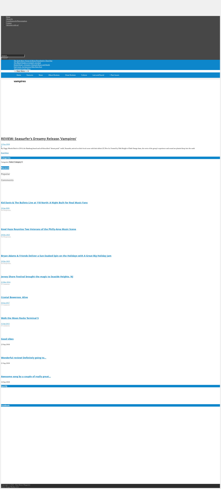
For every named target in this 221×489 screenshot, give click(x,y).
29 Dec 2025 (5, 235)
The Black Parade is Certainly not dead (27, 63)
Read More (5, 153)
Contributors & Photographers (16, 21)
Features (30, 75)
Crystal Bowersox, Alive (14, 297)
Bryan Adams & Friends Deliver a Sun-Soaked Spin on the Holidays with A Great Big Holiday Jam (56, 255)
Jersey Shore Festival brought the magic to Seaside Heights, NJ (37, 276)
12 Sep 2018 (5, 144)
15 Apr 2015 (5, 324)
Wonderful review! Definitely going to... (23, 357)
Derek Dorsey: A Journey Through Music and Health (32, 65)
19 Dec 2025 (5, 261)
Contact (9, 23)
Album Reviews (54, 75)
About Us (9, 19)
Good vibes (7, 338)
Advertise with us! (12, 25)
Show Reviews (70, 75)
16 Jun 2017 (5, 303)
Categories (4, 162)
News (41, 75)
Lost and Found (98, 75)
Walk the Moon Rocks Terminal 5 (20, 318)
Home (8, 17)
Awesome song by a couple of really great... (26, 376)
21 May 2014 (5, 282)
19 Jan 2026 (5, 208)
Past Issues (114, 75)
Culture (84, 75)
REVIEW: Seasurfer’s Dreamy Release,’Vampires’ (38, 138)
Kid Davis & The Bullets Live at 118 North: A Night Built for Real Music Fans (44, 202)
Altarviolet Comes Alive (22, 69)
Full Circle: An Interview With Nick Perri (28, 67)
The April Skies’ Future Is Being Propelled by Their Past (33, 61)
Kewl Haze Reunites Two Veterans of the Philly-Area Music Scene (38, 229)
